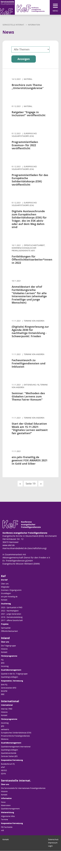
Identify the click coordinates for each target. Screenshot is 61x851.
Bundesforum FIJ (8, 764)
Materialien (6, 805)
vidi (2, 830)
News (3, 802)
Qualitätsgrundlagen (9, 677)
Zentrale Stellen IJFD (9, 756)
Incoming (5, 666)
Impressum (52, 842)
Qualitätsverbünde (8, 753)
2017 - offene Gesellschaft (12, 620)
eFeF (3, 767)
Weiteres (4, 739)
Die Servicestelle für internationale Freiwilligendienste (23, 788)
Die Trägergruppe (8, 645)
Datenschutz (53, 839)
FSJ (2, 660)
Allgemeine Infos (8, 816)
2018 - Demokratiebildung (12, 617)
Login (50, 846)
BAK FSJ (4, 684)
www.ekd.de (9, 545)
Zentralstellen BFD (8, 688)
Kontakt (4, 600)
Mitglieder (5, 587)
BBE (2, 694)
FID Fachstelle (6, 827)
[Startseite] (22, 7)
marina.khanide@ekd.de (15, 548)
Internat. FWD (6, 709)
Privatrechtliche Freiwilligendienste (15, 736)
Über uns (5, 583)
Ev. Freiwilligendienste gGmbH (18, 560)
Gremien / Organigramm (11, 590)
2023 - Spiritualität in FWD (11, 607)
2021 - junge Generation (11, 614)
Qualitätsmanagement (10, 808)
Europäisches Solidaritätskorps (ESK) (16, 732)
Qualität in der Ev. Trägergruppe (14, 673)
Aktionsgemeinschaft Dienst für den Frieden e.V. (26, 557)
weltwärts (5, 729)
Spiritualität (6, 628)
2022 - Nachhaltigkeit (10, 610)
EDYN (3, 773)
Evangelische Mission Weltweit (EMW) (21, 563)
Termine (4, 819)
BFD (2, 663)
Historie (4, 649)
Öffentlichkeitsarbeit (9, 631)
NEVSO (4, 770)
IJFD (2, 726)
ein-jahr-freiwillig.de (9, 596)
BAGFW (4, 691)
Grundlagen (6, 593)
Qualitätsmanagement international (15, 746)
